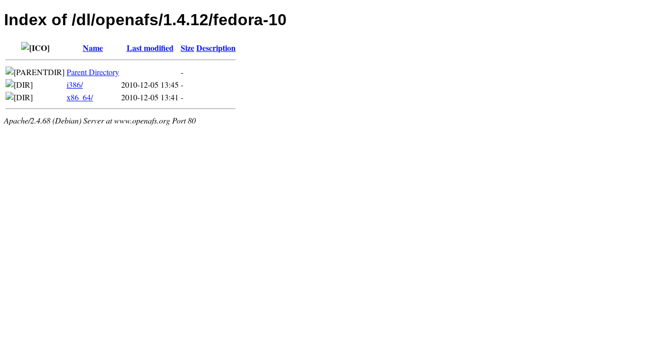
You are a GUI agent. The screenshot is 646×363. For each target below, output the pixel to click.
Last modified (150, 47)
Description (216, 47)
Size (187, 47)
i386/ (75, 84)
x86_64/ (80, 97)
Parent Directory (93, 72)
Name (93, 47)
